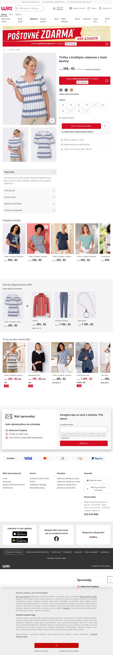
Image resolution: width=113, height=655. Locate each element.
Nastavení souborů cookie (68, 651)
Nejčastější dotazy (37, 488)
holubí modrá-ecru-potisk (69, 94)
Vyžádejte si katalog (38, 484)
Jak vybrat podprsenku (66, 488)
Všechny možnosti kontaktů (98, 488)
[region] (56, 622)
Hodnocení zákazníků (13, 210)
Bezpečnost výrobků (12, 203)
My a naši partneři (23, 597)
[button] (4, 49)
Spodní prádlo (43, 20)
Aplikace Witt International (14, 484)
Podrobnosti (9, 190)
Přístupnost (67, 552)
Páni (11, 14)
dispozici (66, 608)
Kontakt (88, 473)
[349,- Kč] (38, 238)
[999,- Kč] (14, 238)
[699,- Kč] (86, 238)
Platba (32, 481)
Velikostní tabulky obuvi (67, 484)
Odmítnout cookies (41, 651)
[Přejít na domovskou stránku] (6, 8)
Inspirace (86, 19)
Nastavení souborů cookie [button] (56, 558)
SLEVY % (107, 20)
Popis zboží (9, 172)
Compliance (104, 552)
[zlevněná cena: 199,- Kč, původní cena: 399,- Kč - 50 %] (38, 357)
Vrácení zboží (9, 197)
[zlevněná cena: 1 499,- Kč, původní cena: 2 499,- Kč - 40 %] (86, 357)
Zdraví (77, 19)
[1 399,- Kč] (64, 305)
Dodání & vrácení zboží (39, 478)
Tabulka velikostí (68, 118)
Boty (56, 19)
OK (56, 645)
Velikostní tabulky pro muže (68, 481)
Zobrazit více (65, 438)
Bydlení (18, 14)
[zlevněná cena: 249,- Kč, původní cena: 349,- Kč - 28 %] (14, 357)
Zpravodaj (7, 481)
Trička (11, 50)
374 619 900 (91, 514)
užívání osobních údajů (88, 597)
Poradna (61, 473)
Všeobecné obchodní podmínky (37, 552)
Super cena (95, 20)
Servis (33, 473)
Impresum (78, 552)
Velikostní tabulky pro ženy (68, 478)
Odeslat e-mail (98, 481)
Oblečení (34, 19)
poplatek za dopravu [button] (92, 69)
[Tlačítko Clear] (42, 8)
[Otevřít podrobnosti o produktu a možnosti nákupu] (20, 316)
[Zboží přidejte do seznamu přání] (105, 126)
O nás (5, 478)
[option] (61, 90)
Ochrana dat (56, 552)
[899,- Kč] (41, 305)
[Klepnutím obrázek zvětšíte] (52, 120)
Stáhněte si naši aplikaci (20, 528)
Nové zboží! (20, 20)
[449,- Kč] (62, 357)
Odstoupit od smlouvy (13, 552)
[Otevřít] (107, 44)
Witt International (12, 473)
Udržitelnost (8, 488)
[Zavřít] (110, 579)
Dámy (4, 14)
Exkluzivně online (5, 20)
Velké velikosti (64, 20)
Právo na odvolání (91, 552)
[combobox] (32, 8)
